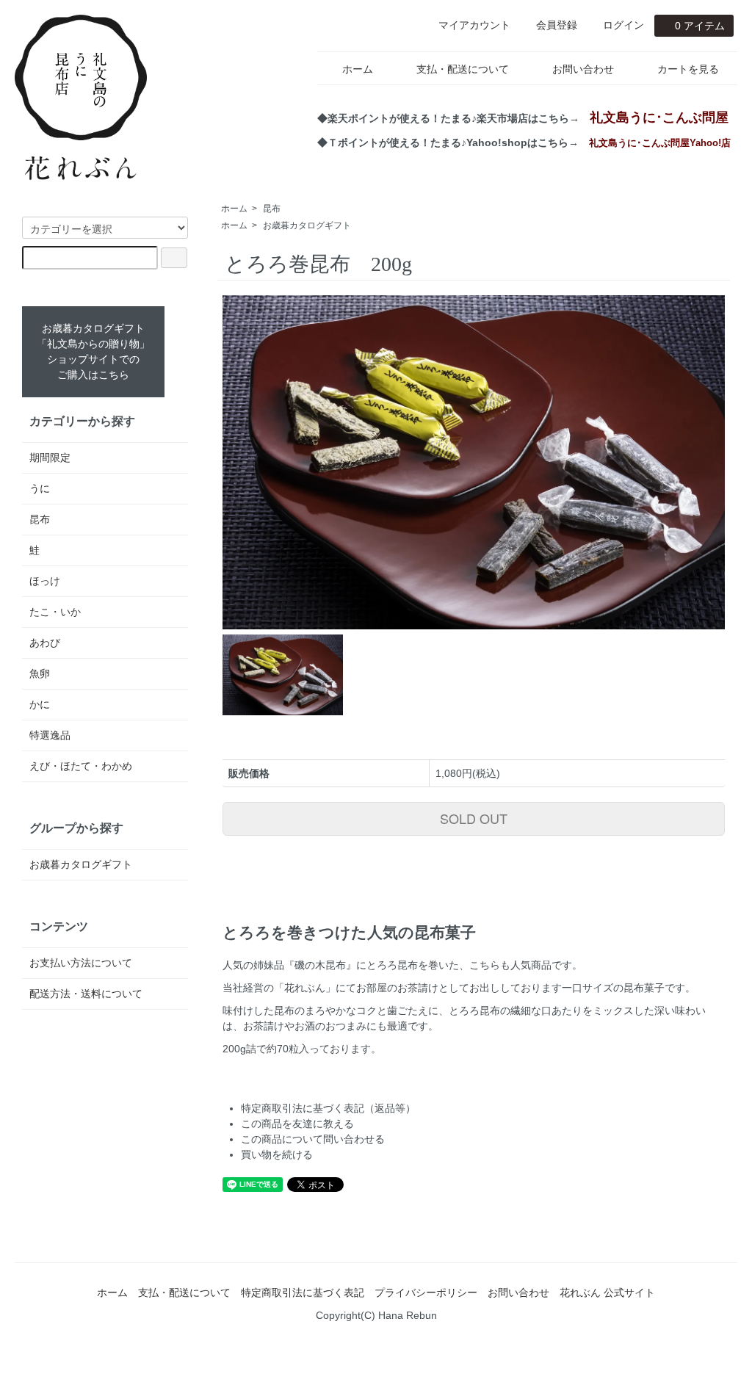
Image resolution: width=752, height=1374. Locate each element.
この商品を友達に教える (297, 1123)
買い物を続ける (277, 1154)
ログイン (623, 25)
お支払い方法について (80, 963)
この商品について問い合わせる (313, 1139)
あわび (44, 642)
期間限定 (49, 457)
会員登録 (556, 25)
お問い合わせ (583, 69)
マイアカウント (474, 25)
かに (39, 704)
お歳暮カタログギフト (307, 225)
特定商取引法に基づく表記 (302, 1292)
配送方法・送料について (85, 993)
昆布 (272, 208)
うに (39, 488)
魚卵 (39, 673)
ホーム (357, 69)
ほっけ (44, 581)
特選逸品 (49, 735)
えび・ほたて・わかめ (80, 766)
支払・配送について (462, 69)
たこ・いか (55, 612)
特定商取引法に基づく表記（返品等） (328, 1108)
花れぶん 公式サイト (607, 1292)
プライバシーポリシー (426, 1292)
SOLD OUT (473, 818)
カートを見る (688, 69)
